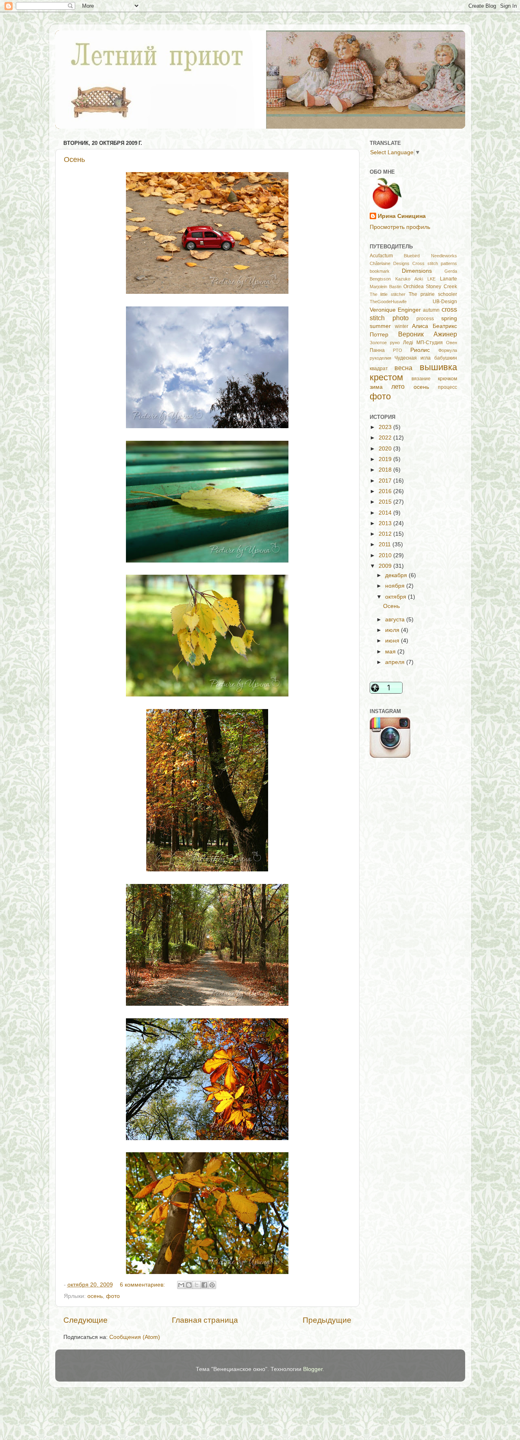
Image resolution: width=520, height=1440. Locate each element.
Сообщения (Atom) (134, 1337)
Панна (377, 350)
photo (400, 317)
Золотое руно (385, 342)
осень (95, 1296)
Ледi (408, 342)
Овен (451, 342)
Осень (74, 159)
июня (393, 641)
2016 (386, 491)
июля (393, 630)
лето (398, 386)
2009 (386, 566)
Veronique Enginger (395, 310)
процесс (447, 387)
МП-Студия (429, 342)
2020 (386, 449)
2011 (385, 544)
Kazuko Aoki (409, 278)
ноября (395, 586)
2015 (386, 502)
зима (376, 387)
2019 (386, 459)
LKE (431, 278)
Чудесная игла (412, 358)
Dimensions (417, 271)
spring (449, 318)
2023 (386, 427)
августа (395, 620)
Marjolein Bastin (385, 286)
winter (401, 326)
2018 (386, 470)
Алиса (420, 326)
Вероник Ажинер (427, 334)
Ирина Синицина (402, 216)
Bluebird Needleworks (430, 255)
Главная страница (205, 1320)
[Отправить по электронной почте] (181, 1285)
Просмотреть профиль (400, 227)
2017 (386, 481)
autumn (431, 310)
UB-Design (445, 301)
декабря (397, 575)
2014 (386, 513)
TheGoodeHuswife (388, 301)
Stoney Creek (441, 286)
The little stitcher (388, 294)
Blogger (313, 1369)
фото (113, 1296)
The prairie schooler (433, 294)
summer (380, 326)
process (425, 318)
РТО (397, 350)
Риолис (420, 350)
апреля (395, 662)
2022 (386, 438)
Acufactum (381, 256)
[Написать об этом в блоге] (189, 1285)
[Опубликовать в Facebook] (204, 1285)
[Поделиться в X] (197, 1285)
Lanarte (448, 279)
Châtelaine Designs (390, 263)
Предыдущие (327, 1320)
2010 (386, 555)
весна (403, 367)
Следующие (85, 1320)
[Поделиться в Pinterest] (212, 1285)
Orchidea (413, 286)
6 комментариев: (143, 1285)
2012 (386, 534)
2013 (386, 523)
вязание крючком (434, 379)
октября (396, 597)
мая (391, 652)
